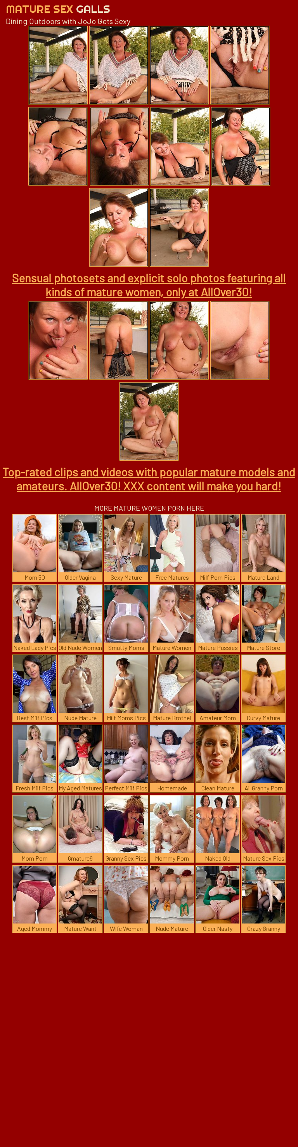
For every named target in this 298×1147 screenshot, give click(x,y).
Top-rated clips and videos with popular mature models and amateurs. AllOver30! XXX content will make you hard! (149, 478)
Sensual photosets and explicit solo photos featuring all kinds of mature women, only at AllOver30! (149, 284)
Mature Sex (58, 9)
